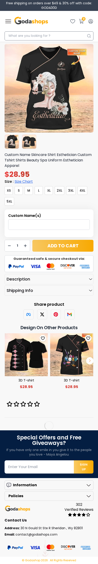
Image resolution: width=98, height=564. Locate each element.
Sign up (84, 466)
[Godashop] (31, 21)
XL (49, 190)
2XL (59, 190)
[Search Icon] (88, 35)
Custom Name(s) (24, 215)
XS (9, 190)
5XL (9, 201)
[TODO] (28, 314)
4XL (82, 190)
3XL (71, 190)
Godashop (33, 560)
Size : (19, 181)
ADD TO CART (63, 246)
